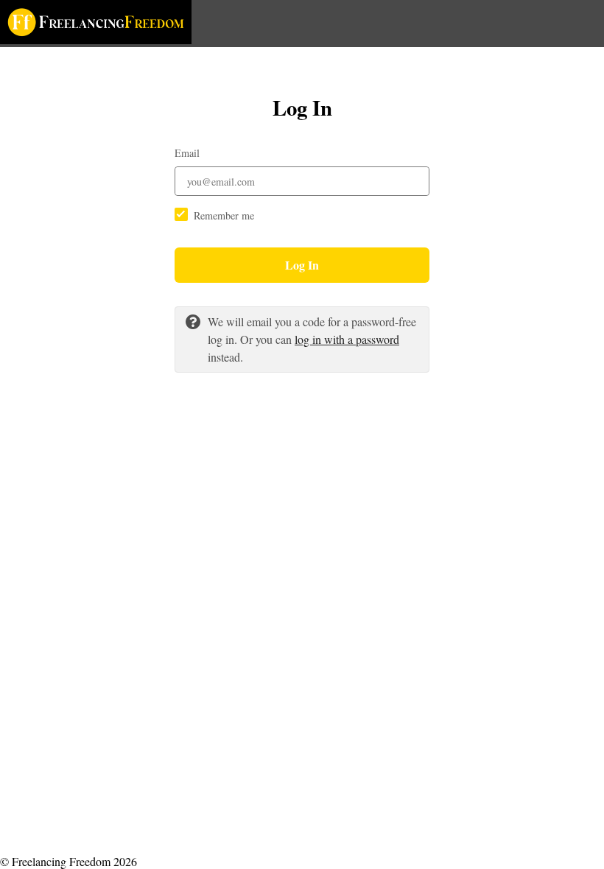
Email (187, 153)
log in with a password (347, 339)
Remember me (224, 215)
